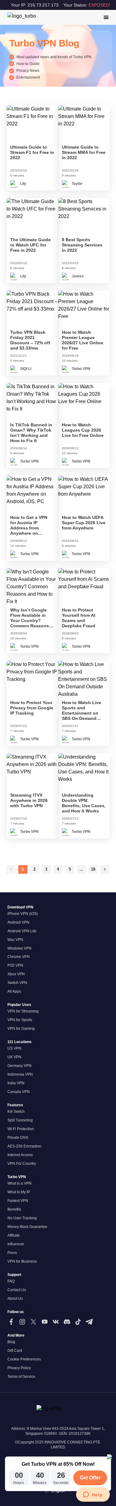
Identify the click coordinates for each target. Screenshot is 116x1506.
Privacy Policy (19, 1368)
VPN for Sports (19, 1020)
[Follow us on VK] (55, 1321)
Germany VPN (19, 1066)
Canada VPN (18, 1092)
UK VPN (14, 1057)
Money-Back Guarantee (27, 1227)
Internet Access (20, 1155)
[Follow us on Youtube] (44, 1321)
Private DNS (17, 1137)
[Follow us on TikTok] (78, 1321)
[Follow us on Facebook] (11, 1321)
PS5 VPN (15, 965)
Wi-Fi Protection (20, 1129)
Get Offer (90, 1477)
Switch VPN (17, 983)
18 (93, 869)
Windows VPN (19, 948)
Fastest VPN (17, 1201)
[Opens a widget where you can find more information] (93, 1495)
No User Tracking (22, 1218)
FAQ (11, 1281)
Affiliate (13, 1235)
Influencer (15, 1244)
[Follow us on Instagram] (22, 1321)
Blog (11, 1342)
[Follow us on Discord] (67, 1321)
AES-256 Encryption (24, 1146)
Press (12, 1253)
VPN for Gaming (21, 1028)
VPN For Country (21, 1163)
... (81, 869)
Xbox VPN (16, 974)
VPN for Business (22, 1261)
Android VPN (18, 922)
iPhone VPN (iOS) (22, 914)
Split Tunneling (20, 1120)
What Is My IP (18, 1192)
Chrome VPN (18, 957)
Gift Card (14, 1350)
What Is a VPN (19, 1183)
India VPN (15, 1083)
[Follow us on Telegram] (89, 1321)
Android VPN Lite (22, 931)
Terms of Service (21, 1376)
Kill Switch (16, 1111)
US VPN (14, 1048)
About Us (15, 1298)
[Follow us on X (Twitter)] (33, 1321)
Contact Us (16, 1290)
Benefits (14, 1209)
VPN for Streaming (23, 1011)
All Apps (14, 991)
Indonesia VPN (20, 1074)
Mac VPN (15, 940)
